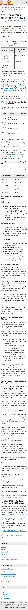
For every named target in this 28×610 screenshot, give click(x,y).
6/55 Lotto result (13, 83)
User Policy (4, 549)
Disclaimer (4, 557)
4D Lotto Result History (8, 576)
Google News (5, 598)
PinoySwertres (5, 7)
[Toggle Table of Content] (17, 37)
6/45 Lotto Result (10, 85)
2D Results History (6, 571)
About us (3, 547)
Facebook (4, 591)
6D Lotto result (14, 90)
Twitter (3, 592)
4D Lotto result (5, 90)
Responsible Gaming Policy (9, 559)
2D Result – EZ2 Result (15, 156)
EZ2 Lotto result (21, 88)
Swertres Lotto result (9, 88)
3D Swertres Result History (9, 574)
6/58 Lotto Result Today (18, 7)
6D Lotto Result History (8, 579)
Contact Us (4, 554)
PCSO (4, 377)
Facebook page (9, 514)
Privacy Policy (5, 552)
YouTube (3, 596)
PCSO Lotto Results (7, 569)
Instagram (4, 594)
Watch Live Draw (6, 581)
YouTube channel (21, 514)
